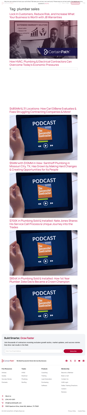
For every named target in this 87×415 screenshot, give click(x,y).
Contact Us (64, 379)
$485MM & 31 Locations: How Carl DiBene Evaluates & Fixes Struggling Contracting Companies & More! (43, 110)
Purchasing (44, 382)
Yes (46, 3)
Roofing (24, 382)
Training (43, 376)
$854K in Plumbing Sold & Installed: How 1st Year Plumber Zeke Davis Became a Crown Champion (40, 280)
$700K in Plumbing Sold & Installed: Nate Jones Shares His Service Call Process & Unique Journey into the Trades (43, 224)
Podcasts (4, 382)
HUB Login (64, 382)
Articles (4, 372)
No (48, 3)
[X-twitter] (71, 361)
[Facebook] (66, 361)
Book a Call (65, 376)
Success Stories (7, 379)
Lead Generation (46, 379)
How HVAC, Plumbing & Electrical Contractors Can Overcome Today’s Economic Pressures (41, 63)
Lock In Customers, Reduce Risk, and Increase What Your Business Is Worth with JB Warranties (42, 15)
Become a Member (67, 372)
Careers (63, 389)
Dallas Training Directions (69, 385)
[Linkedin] (83, 361)
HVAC (23, 372)
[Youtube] (79, 361)
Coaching (44, 372)
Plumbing (24, 379)
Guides (4, 376)
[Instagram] (75, 361)
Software (44, 385)
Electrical (24, 376)
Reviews (64, 392)
